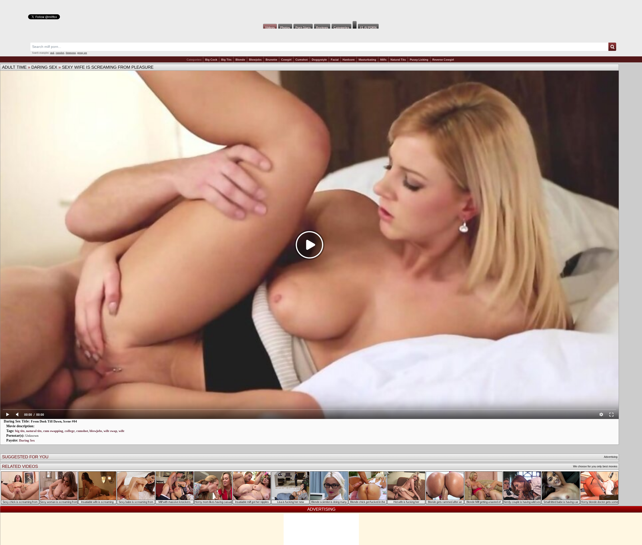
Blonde (240, 59)
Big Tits (226, 59)
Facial (335, 59)
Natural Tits (398, 59)
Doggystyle (319, 59)
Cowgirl (286, 59)
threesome (71, 52)
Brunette (271, 59)
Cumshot (301, 59)
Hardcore (349, 59)
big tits (20, 431)
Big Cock (211, 59)
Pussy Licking (419, 59)
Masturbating (367, 59)
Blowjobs (255, 59)
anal (52, 52)
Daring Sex (44, 67)
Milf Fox (321, 10)
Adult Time (14, 67)
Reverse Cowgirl (443, 59)
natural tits (34, 431)
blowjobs (96, 431)
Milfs (383, 59)
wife (121, 431)
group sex (82, 52)
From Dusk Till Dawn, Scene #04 (54, 421)
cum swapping (53, 431)
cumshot (60, 52)
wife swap (110, 431)
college (70, 431)
